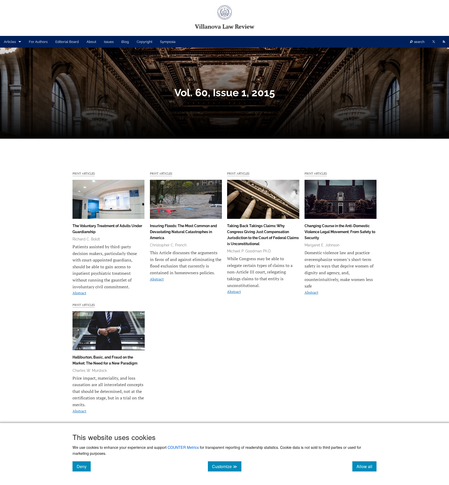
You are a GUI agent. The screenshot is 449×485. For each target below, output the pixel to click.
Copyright (144, 42)
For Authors (38, 42)
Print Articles (83, 173)
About (91, 42)
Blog (125, 42)
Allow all (366, 466)
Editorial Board (67, 42)
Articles (10, 42)
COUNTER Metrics (183, 447)
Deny (84, 466)
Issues (109, 42)
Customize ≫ (226, 466)
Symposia (167, 42)
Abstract (79, 292)
